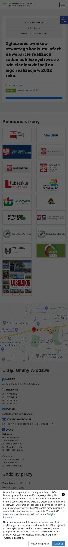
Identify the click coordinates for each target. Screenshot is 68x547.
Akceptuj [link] (58, 543)
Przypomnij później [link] (40, 543)
